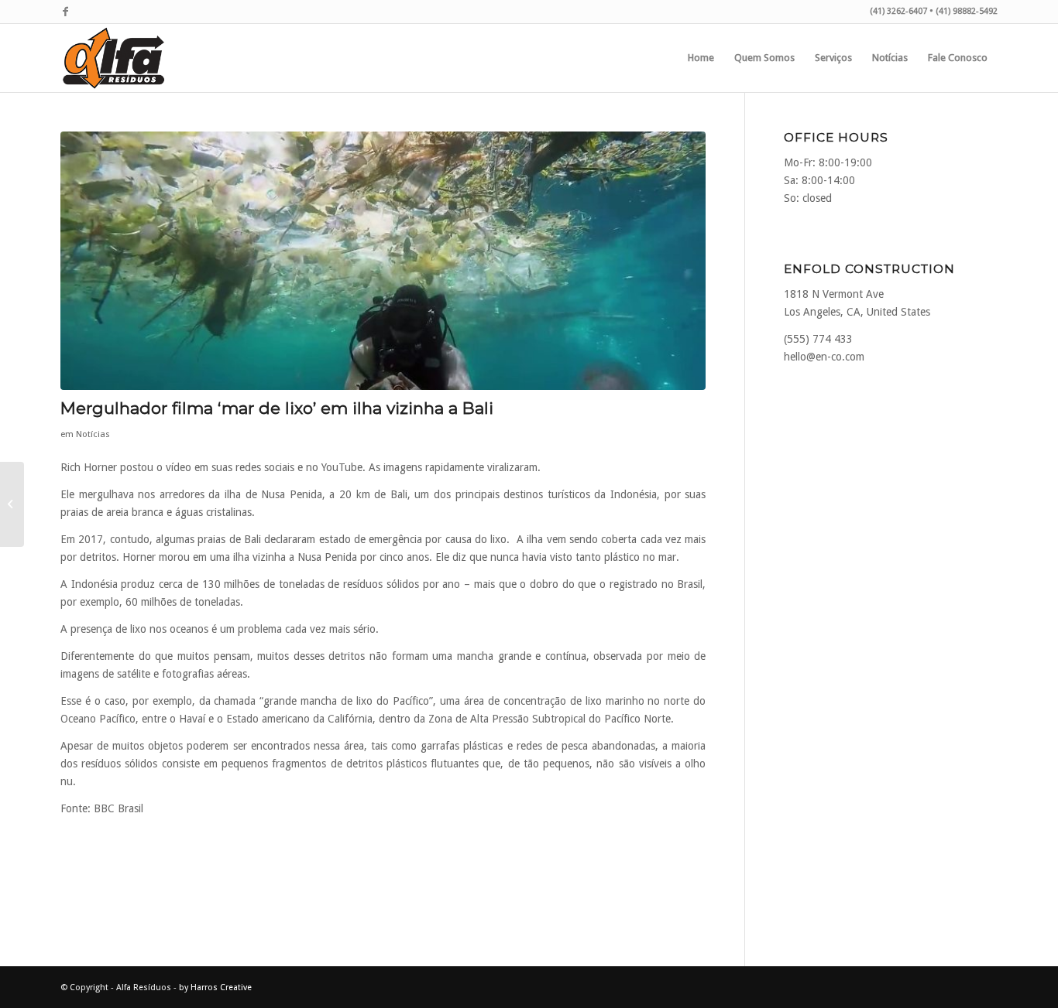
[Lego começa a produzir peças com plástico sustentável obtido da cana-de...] (12, 504)
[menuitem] (701, 58)
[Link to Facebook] (65, 11)
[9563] (383, 261)
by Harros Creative (215, 987)
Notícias (93, 434)
